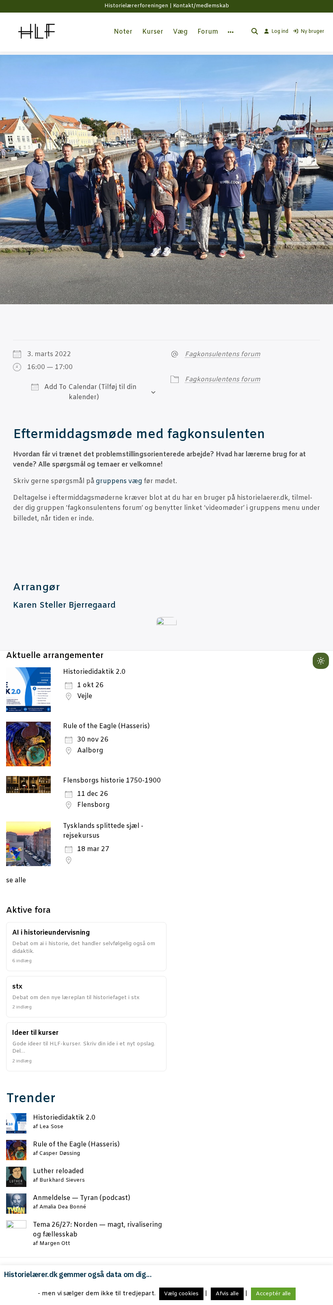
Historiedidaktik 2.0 (94, 672)
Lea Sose (51, 1126)
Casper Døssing (59, 1153)
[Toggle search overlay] (254, 32)
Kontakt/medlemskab (201, 5)
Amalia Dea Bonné (62, 1207)
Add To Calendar (70, 387)
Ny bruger (312, 31)
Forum (207, 32)
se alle (16, 880)
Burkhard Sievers (62, 1180)
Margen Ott (54, 1243)
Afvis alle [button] (227, 1293)
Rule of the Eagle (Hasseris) (106, 726)
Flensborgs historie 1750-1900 (112, 780)
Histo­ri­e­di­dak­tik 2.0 (64, 1118)
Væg (180, 32)
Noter (123, 32)
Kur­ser (152, 32)
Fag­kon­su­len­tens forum (222, 354)
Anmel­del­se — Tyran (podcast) (81, 1198)
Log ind (279, 31)
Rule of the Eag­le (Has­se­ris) (76, 1144)
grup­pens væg (119, 481)
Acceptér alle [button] (273, 1293)
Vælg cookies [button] (181, 1293)
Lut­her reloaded (58, 1171)
